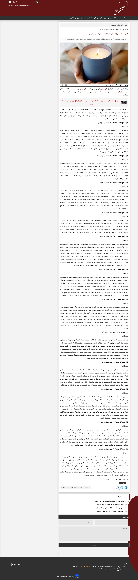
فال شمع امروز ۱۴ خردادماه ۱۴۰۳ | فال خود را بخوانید (111, 505)
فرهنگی (96, 18)
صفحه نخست (122, 18)
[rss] (17, 2)
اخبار (115, 18)
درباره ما (126, 2)
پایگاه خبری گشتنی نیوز (83, 566)
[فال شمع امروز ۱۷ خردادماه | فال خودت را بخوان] (126, 488)
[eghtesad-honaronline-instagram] (15, 564)
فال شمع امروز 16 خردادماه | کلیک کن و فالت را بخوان (111, 501)
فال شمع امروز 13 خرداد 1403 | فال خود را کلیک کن (111, 508)
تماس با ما (119, 2)
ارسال (94, 545)
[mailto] (65, 85)
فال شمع (104, 89)
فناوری (72, 18)
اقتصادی (90, 18)
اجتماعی (83, 18)
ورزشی (77, 18)
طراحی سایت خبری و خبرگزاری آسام (65, 576)
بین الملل (103, 18)
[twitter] (122, 488)
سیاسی (110, 18)
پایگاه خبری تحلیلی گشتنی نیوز (118, 89)
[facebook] (118, 488)
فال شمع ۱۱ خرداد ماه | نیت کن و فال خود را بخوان (112, 511)
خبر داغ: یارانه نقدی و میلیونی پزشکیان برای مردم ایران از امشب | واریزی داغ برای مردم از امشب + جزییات (91, 102)
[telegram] (12, 564)
